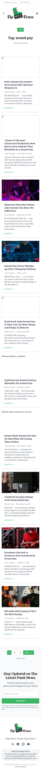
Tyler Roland (9, 215)
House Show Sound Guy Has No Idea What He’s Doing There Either (20, 439)
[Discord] (28, 744)
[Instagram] (23, 744)
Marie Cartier (9, 387)
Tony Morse (9, 618)
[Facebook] (18, 744)
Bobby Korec (9, 332)
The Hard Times (10, 2)
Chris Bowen (9, 92)
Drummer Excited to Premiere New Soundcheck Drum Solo (19, 555)
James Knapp (9, 153)
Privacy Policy (20, 767)
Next (27, 653)
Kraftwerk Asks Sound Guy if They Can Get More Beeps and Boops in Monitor (19, 324)
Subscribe (20, 701)
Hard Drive (24, 2)
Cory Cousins (9, 273)
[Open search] (4, 13)
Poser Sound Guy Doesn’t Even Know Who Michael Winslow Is (18, 85)
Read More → (9, 108)
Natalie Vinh (9, 504)
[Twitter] (12, 744)
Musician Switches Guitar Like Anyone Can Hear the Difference (19, 208)
